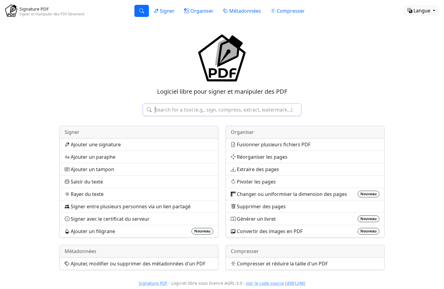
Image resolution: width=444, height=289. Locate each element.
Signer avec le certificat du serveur (109, 219)
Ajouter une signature (95, 144)
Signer (72, 132)
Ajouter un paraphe (92, 157)
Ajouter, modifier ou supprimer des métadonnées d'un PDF (137, 263)
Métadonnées (80, 251)
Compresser (245, 251)
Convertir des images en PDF (306, 231)
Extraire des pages (257, 169)
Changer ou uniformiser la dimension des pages (306, 194)
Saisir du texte (86, 181)
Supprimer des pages (261, 206)
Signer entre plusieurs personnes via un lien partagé (130, 206)
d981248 (295, 283)
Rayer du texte (86, 194)
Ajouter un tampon (91, 169)
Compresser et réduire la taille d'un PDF (282, 263)
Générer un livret (306, 219)
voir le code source (265, 283)
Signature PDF (153, 283)
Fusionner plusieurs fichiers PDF (273, 144)
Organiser (242, 132)
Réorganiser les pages (262, 157)
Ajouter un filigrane (140, 231)
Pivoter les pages (256, 181)
